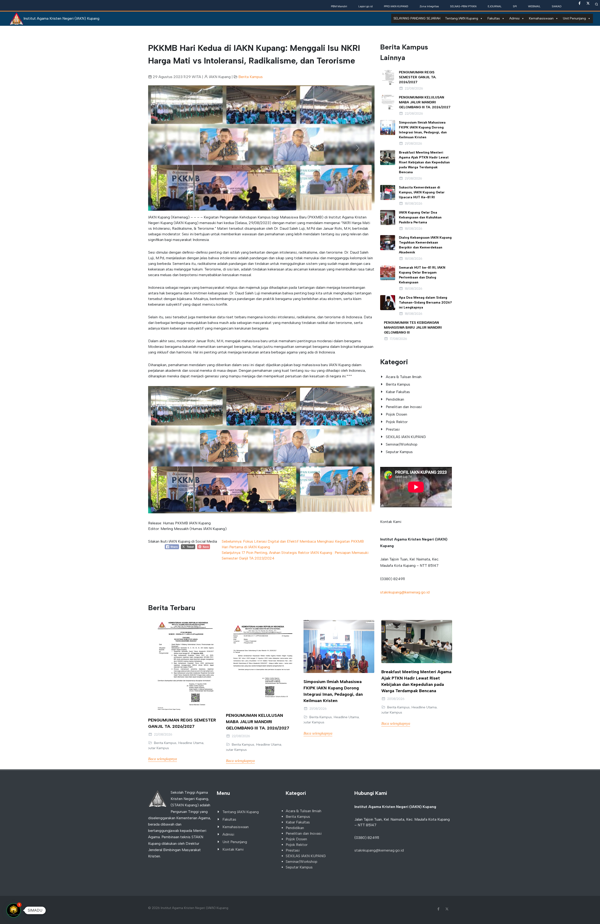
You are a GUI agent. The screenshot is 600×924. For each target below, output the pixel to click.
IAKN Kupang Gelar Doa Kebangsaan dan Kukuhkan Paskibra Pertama (420, 217)
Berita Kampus (250, 77)
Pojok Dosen (396, 414)
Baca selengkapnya (162, 759)
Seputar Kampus (399, 452)
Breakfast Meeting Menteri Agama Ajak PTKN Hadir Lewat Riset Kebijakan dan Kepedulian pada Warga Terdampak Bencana (424, 162)
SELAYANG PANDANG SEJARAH (417, 18)
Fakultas (494, 18)
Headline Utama (190, 743)
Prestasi (393, 429)
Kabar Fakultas (398, 392)
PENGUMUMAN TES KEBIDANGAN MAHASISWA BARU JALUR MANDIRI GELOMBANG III (413, 327)
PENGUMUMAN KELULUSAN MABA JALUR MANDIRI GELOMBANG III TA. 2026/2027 (424, 102)
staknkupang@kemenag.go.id (405, 592)
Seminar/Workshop (401, 444)
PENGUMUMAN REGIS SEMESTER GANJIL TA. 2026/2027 (417, 77)
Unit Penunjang (574, 18)
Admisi (514, 18)
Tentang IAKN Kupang (461, 18)
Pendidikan (395, 399)
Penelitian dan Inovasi (404, 407)
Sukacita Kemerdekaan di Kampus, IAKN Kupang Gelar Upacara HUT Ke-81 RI (422, 192)
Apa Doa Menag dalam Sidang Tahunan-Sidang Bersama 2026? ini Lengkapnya (425, 302)
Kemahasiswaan (541, 18)
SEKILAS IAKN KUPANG (406, 437)
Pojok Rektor (397, 422)
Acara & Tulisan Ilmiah (403, 377)
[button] (165, 148)
